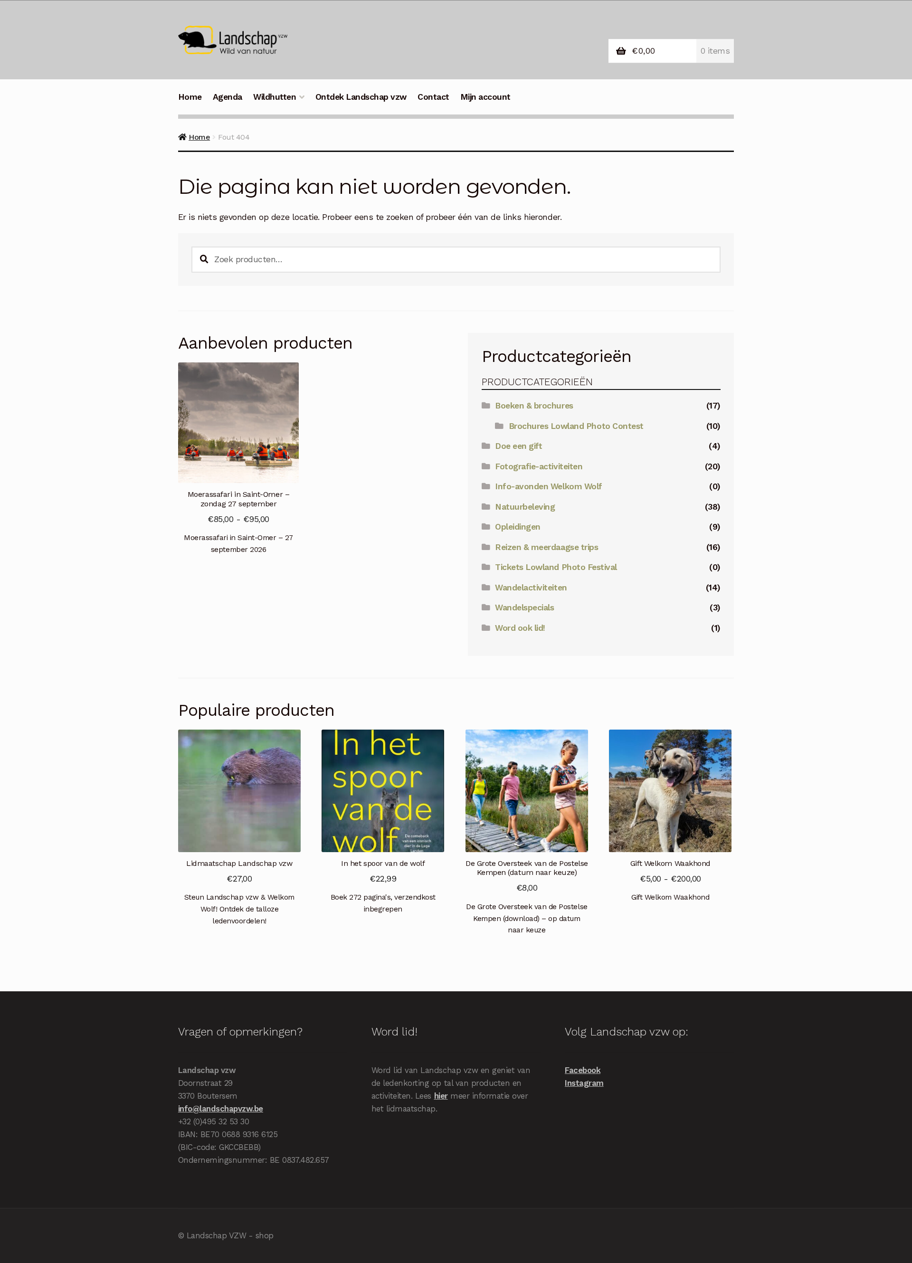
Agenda (227, 97)
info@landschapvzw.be (220, 1108)
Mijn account (485, 97)
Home (190, 97)
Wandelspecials (524, 607)
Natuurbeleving (525, 507)
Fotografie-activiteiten (538, 466)
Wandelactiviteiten (531, 587)
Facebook (582, 1070)
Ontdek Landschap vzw (361, 97)
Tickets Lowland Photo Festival (556, 567)
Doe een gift (518, 446)
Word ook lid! (520, 628)
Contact (433, 97)
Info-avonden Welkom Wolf (548, 486)
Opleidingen (518, 527)
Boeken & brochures (534, 405)
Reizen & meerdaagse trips (546, 547)
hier (441, 1096)
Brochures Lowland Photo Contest (576, 426)
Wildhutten (274, 97)
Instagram (584, 1083)
